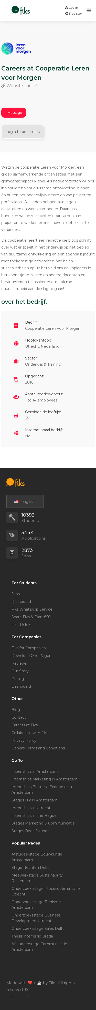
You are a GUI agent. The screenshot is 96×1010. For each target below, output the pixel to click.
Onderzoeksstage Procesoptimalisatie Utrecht (46, 891)
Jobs (16, 594)
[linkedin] (11, 996)
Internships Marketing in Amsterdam (45, 779)
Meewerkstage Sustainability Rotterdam (37, 878)
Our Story (20, 671)
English (27, 501)
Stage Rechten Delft (30, 867)
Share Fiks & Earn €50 (31, 617)
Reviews (19, 663)
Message (14, 112)
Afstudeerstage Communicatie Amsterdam (39, 947)
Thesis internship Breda (32, 936)
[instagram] (20, 996)
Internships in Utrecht (31, 808)
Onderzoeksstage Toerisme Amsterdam (36, 905)
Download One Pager (31, 655)
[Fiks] (21, 7)
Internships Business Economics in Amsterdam (42, 790)
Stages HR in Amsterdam (35, 800)
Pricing (18, 678)
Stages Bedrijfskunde (31, 831)
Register (75, 13)
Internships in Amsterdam (35, 771)
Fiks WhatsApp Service (32, 609)
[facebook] (28, 996)
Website (14, 85)
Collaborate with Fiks (30, 732)
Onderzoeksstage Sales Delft (38, 928)
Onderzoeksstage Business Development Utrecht (36, 918)
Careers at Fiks (25, 725)
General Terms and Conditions (38, 748)
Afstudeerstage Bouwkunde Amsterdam (37, 857)
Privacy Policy (24, 740)
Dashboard (21, 601)
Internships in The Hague (34, 815)
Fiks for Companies (29, 648)
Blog (16, 709)
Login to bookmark (23, 131)
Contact (19, 717)
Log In (73, 7)
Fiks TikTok (21, 624)
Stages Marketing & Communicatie (43, 823)
